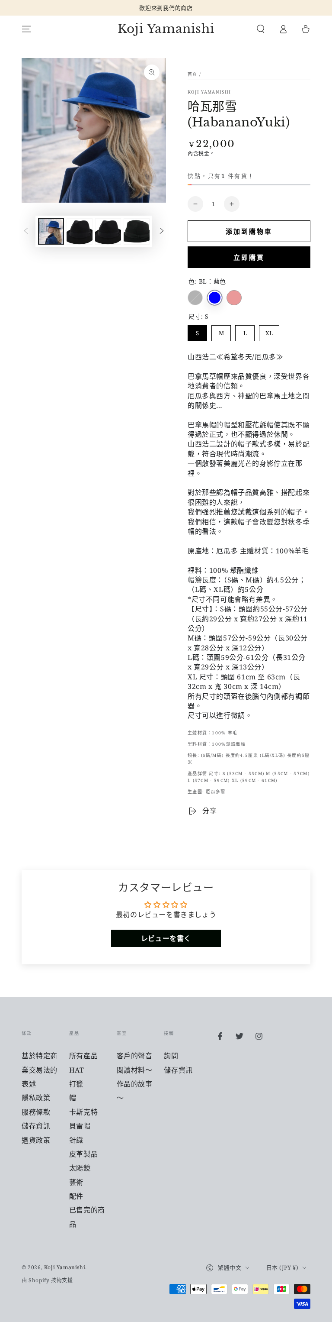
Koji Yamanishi (209, 92)
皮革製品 (83, 1154)
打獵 (76, 1084)
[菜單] (26, 29)
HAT (76, 1070)
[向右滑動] (161, 231)
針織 (76, 1140)
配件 (76, 1196)
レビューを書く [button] (166, 938)
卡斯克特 (83, 1112)
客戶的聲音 (135, 1055)
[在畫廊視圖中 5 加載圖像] (137, 231)
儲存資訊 (36, 1126)
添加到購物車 (249, 231)
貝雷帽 (80, 1126)
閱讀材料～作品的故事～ (135, 1084)
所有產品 (83, 1055)
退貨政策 (36, 1140)
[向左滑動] (25, 231)
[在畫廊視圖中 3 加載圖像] (80, 231)
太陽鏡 (80, 1168)
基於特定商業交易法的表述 (39, 1070)
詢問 (171, 1055)
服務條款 (36, 1112)
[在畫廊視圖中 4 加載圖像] (108, 231)
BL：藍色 (214, 297)
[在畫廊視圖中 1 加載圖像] (51, 231)
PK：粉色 (234, 297)
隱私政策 (36, 1097)
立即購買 (249, 257)
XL (269, 331)
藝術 (76, 1182)
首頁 (193, 74)
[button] (260, 29)
